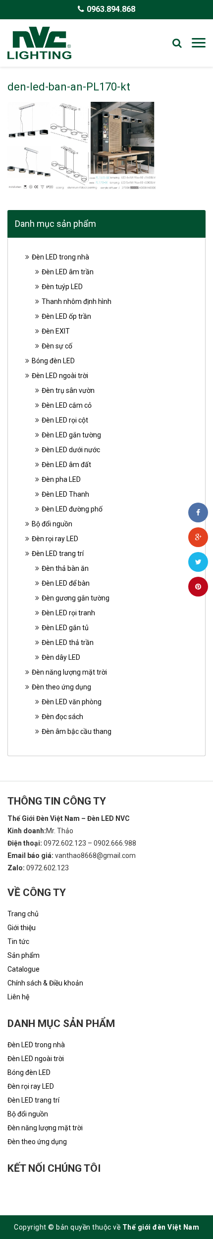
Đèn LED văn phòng (72, 702)
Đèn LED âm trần (68, 272)
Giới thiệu (21, 928)
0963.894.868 (111, 9)
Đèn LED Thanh (65, 494)
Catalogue (23, 969)
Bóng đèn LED (53, 361)
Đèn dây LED (61, 657)
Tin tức (18, 941)
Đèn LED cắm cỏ (67, 405)
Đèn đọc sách (62, 717)
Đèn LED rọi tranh (68, 613)
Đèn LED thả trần (68, 642)
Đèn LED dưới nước (71, 450)
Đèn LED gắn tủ (65, 628)
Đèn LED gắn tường (71, 435)
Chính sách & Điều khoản (45, 983)
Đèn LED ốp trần (66, 316)
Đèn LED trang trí (58, 553)
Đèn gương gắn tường (75, 598)
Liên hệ (18, 997)
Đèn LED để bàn (66, 583)
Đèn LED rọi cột (65, 420)
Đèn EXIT (56, 331)
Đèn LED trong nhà (60, 257)
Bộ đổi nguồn (52, 524)
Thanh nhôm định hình (76, 301)
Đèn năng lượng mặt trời (69, 672)
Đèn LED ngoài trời (60, 376)
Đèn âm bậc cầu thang (76, 731)
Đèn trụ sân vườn (68, 390)
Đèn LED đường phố (72, 509)
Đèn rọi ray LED (55, 539)
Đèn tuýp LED (62, 287)
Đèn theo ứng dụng (61, 687)
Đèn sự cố (57, 346)
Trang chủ (23, 914)
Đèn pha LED (61, 479)
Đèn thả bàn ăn (65, 568)
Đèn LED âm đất (66, 465)
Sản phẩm (23, 955)
